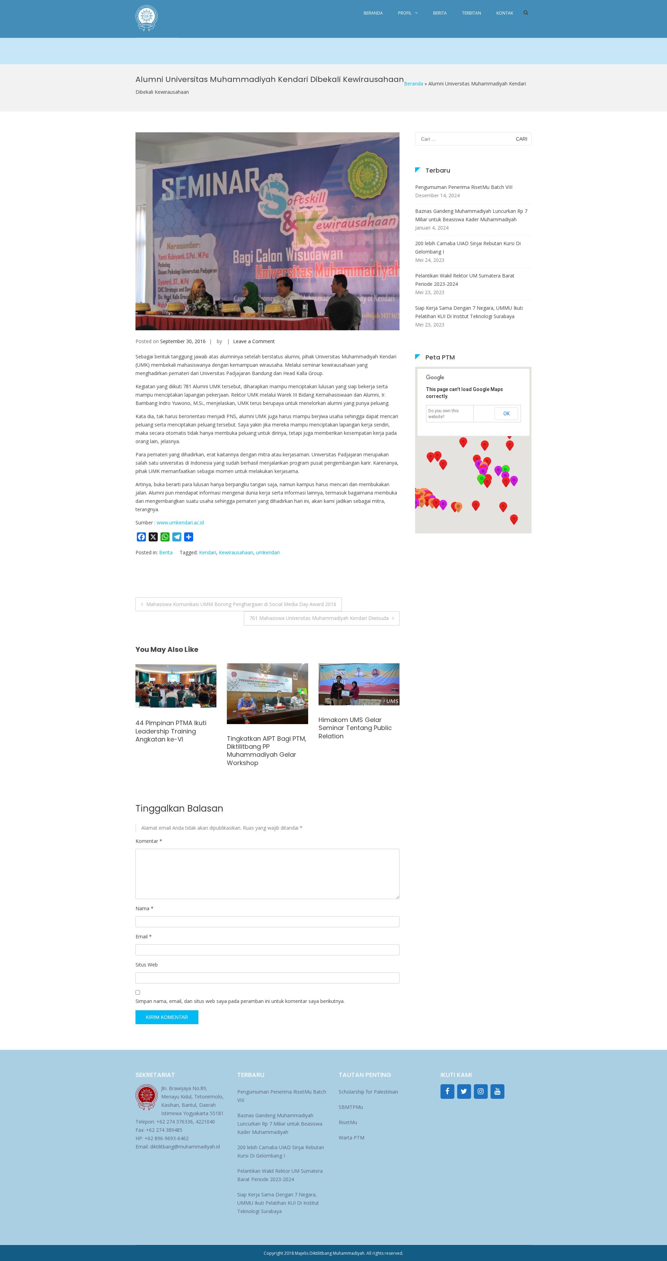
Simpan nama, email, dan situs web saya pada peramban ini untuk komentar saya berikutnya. (240, 1001)
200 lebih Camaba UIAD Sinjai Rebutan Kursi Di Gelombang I (468, 247)
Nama (144, 908)
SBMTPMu (351, 1107)
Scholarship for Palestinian (368, 1091)
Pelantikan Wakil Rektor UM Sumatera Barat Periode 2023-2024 (464, 279)
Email (143, 936)
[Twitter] (464, 1091)
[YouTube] (497, 1091)
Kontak (504, 13)
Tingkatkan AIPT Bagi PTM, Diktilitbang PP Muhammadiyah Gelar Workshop (175, 750)
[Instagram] (481, 1091)
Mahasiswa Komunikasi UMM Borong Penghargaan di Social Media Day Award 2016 (241, 604)
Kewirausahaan (236, 552)
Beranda (373, 13)
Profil (405, 13)
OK (506, 413)
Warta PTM (351, 1137)
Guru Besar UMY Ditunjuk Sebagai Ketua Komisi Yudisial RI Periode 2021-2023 (356, 735)
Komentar (148, 841)
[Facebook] (447, 1091)
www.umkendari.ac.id (180, 522)
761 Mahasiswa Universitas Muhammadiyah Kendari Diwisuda (319, 618)
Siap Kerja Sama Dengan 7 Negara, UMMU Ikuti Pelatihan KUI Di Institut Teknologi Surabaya (469, 312)
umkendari (268, 552)
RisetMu (348, 1122)
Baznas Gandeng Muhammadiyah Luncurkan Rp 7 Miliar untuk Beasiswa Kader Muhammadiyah (471, 215)
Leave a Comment (254, 341)
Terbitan (471, 13)
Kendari (207, 552)
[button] (505, 482)
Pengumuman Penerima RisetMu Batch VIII (463, 187)
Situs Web (146, 964)
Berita (440, 13)
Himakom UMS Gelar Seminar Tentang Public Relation (263, 727)
